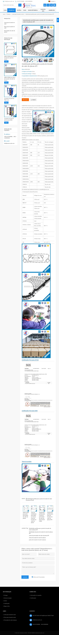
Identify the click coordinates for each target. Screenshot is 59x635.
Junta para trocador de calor (18, 14)
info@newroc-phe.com (9, 1)
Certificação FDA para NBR (30, 410)
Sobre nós (52, 10)
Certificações (6, 603)
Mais (6, 61)
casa (4, 14)
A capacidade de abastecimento (29, 75)
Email (25, 99)
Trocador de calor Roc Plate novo (9, 99)
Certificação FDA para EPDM (30, 360)
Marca (23, 69)
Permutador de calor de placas (10, 620)
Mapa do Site (7, 606)
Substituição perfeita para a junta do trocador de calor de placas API (40, 529)
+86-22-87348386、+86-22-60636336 (24, 1)
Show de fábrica (33, 10)
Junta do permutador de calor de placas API (39, 535)
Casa (5, 10)
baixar (33, 99)
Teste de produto (26, 461)
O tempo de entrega (26, 73)
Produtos (11, 10)
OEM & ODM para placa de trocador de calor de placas (9, 79)
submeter (25, 577)
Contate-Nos (43, 10)
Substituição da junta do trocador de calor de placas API (41, 532)
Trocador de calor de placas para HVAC (9, 119)
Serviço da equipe (8, 598)
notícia (5, 600)
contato (32, 611)
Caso (24, 10)
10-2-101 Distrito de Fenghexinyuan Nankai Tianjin (43, 615)
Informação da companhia (36, 595)
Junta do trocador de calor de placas (37, 537)
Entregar (6, 595)
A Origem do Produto (27, 71)
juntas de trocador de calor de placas (37, 539)
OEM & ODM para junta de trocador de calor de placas (10, 58)
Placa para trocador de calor (10, 617)
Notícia (19, 10)
